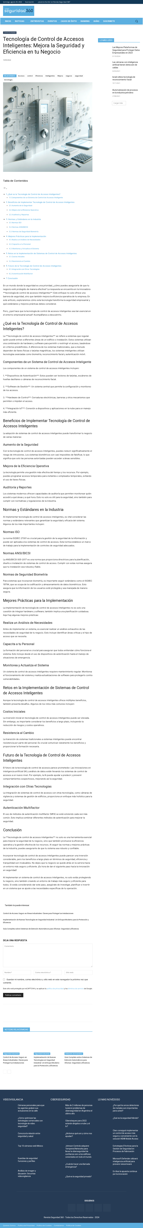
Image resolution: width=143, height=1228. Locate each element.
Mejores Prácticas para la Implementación (27, 236)
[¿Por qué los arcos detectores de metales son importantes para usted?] (104, 1108)
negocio (69, 76)
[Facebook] (122, 2)
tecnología (8, 80)
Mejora (60, 76)
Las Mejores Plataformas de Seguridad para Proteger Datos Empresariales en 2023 (126, 50)
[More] (38, 67)
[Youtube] (134, 2)
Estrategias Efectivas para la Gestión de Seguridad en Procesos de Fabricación (125, 1148)
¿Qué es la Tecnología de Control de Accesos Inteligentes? (34, 194)
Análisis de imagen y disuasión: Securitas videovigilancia (27, 1173)
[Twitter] (126, 2)
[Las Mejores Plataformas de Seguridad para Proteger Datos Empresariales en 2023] (104, 50)
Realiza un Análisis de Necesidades (26, 240)
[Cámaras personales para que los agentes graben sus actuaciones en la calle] (9, 1108)
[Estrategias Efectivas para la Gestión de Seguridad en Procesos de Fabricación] (104, 1149)
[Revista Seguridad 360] (18, 11)
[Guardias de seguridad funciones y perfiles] (9, 1161)
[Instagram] (138, 2)
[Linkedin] (130, 2)
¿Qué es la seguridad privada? (78, 1176)
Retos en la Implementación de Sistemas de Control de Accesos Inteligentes (42, 253)
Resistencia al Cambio (21, 261)
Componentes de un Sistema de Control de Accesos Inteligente (37, 197)
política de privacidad (55, 988)
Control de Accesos (10, 33)
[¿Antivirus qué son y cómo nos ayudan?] (57, 1136)
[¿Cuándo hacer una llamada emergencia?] (57, 1167)
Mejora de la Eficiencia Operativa (25, 210)
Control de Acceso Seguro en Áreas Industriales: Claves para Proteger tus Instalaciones (38, 913)
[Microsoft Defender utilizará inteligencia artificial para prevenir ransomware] (104, 1161)
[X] (12, 67)
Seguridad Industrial (11, 1054)
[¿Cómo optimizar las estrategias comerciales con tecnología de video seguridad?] (9, 1121)
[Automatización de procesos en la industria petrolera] (104, 93)
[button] (136, 21)
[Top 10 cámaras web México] (9, 1149)
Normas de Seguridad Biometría (25, 231)
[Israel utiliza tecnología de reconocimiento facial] (104, 80)
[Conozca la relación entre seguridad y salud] (9, 1136)
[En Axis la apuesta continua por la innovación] (104, 1174)
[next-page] (9, 1072)
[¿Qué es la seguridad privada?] (57, 1179)
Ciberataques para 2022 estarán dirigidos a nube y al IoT (77, 1123)
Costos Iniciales (18, 257)
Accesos (21, 76)
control (30, 76)
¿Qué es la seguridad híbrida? (126, 1118)
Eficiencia (39, 76)
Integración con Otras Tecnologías (26, 269)
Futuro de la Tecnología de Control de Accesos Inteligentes (34, 266)
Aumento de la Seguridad (22, 205)
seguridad (79, 76)
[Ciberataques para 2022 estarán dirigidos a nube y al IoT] (57, 1123)
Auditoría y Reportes (20, 215)
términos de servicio (76, 988)
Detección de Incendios (73, 1054)
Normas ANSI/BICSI (20, 227)
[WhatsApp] (25, 67)
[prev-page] (5, 1072)
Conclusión (13, 278)
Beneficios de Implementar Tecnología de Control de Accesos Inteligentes (41, 202)
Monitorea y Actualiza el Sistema (25, 249)
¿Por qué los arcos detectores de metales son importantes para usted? (126, 1108)
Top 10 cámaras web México (30, 1146)
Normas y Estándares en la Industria (24, 219)
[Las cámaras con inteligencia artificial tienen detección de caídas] (104, 65)
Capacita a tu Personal (21, 244)
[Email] (31, 67)
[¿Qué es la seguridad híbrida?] (104, 1121)
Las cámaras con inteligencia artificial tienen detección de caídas (125, 65)
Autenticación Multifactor (22, 274)
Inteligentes (50, 76)
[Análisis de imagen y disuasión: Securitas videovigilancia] (9, 1174)
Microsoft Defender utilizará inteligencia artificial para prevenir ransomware (125, 1161)
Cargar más (118, 103)
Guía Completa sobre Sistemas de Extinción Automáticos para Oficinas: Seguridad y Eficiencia (41, 929)
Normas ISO (16, 223)
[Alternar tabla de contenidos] (5, 188)
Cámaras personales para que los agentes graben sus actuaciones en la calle (31, 1108)
